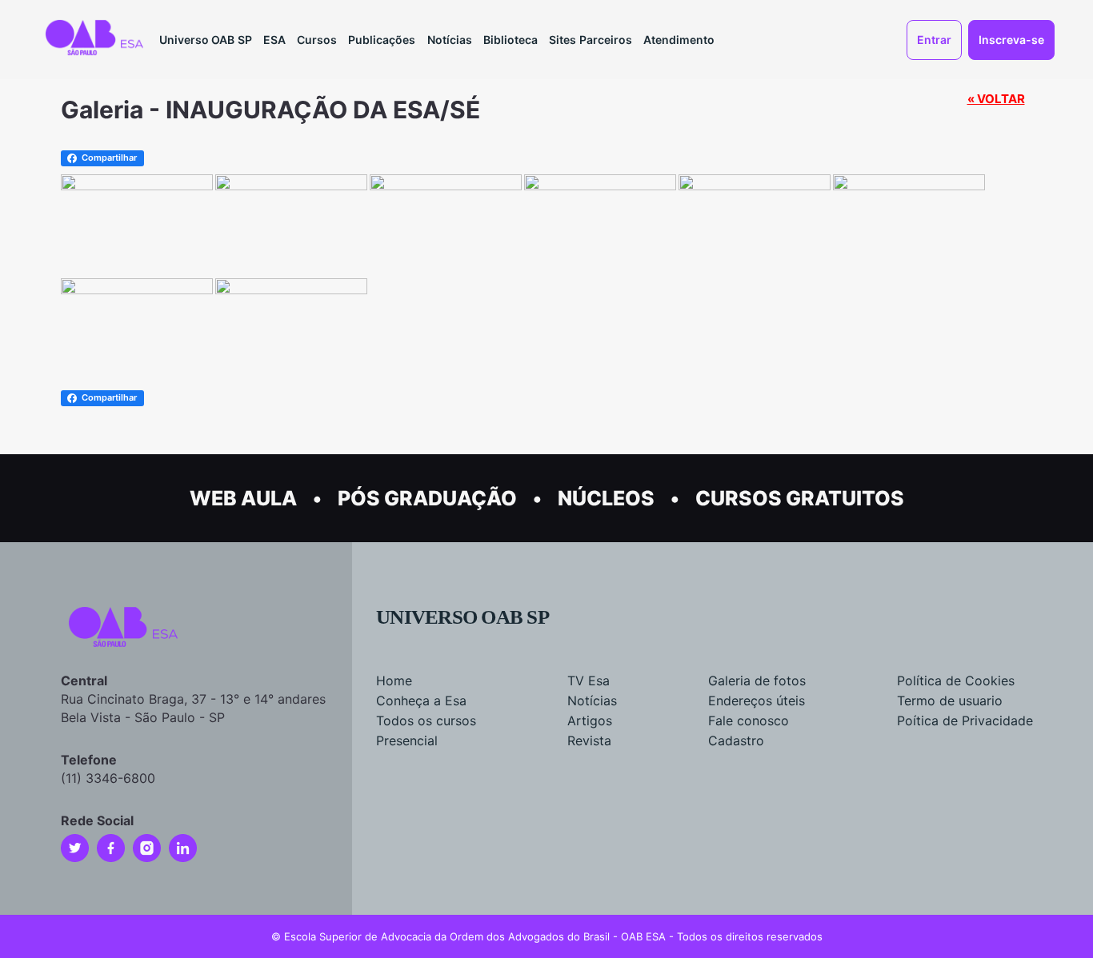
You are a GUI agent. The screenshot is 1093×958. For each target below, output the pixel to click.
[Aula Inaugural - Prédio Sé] (137, 184)
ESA (274, 39)
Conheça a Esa (421, 701)
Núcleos (606, 498)
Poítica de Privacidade (965, 720)
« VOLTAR (996, 98)
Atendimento (679, 39)
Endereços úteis (756, 701)
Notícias (449, 39)
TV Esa (588, 681)
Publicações (381, 39)
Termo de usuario (950, 701)
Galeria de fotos (757, 681)
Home (394, 681)
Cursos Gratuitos (799, 498)
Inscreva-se (1011, 39)
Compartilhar (109, 157)
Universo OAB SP (205, 39)
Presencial (407, 740)
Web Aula (243, 498)
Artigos (589, 720)
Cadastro (736, 740)
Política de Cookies (956, 681)
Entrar (934, 39)
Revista (589, 740)
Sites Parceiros (590, 39)
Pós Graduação (427, 498)
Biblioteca (510, 39)
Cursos (317, 39)
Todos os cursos (426, 720)
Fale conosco (748, 720)
